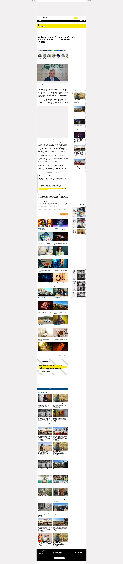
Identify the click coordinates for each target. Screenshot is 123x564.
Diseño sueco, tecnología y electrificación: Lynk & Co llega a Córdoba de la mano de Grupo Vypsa (75, 220)
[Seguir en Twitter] (75, 552)
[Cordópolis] (44, 551)
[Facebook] (57, 50)
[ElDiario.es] (82, 20)
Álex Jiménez (39, 486)
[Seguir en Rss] (84, 552)
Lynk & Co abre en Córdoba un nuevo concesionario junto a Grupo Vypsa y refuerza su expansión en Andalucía (75, 209)
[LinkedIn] (63, 50)
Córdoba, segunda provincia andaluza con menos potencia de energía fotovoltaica (59, 513)
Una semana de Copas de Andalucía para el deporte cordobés (60, 484)
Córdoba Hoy (41, 20)
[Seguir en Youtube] (80, 552)
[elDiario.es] (44, 553)
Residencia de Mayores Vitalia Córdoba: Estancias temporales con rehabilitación (75, 215)
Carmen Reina (55, 473)
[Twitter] (61, 50)
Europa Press (55, 515)
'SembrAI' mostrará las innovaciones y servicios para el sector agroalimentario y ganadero (45, 452)
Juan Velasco (39, 420)
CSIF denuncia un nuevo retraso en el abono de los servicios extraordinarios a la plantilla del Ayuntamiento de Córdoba (45, 438)
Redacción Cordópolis (40, 84)
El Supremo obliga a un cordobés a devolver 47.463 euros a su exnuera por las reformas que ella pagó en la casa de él (60, 498)
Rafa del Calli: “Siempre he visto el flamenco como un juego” (44, 419)
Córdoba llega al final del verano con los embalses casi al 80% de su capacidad (45, 498)
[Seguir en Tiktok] (81, 552)
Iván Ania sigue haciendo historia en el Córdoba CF (45, 484)
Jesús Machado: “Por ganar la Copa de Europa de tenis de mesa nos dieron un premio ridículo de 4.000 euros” (75, 289)
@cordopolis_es (40, 86)
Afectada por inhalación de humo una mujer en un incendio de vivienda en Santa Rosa (79, 127)
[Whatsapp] (55, 50)
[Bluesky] (59, 50)
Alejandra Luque (55, 501)
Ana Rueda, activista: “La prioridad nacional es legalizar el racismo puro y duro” (74, 283)
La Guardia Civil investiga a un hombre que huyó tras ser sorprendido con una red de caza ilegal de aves (59, 404)
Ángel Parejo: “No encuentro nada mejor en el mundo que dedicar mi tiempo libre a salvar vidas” (75, 294)
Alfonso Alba (55, 421)
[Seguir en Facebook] (76, 552)
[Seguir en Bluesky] (73, 552)
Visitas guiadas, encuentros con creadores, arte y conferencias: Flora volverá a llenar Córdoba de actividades (60, 470)
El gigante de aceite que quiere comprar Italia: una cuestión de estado (59, 419)
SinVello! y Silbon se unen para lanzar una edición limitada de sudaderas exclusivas (74, 231)
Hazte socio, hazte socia (45, 371)
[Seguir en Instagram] (78, 552)
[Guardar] (65, 50)
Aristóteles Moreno (40, 407)
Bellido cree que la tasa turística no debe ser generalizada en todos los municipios (45, 543)
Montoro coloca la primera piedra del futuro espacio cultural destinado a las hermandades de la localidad (60, 438)
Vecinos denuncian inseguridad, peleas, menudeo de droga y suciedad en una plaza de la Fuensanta (44, 513)
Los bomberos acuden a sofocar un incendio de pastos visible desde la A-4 (60, 528)
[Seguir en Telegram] (77, 552)
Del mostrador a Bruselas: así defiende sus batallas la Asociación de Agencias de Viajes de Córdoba (74, 226)
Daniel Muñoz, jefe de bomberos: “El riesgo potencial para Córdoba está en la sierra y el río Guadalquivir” (75, 278)
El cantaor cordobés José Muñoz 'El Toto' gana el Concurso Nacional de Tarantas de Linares (78, 140)
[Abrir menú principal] (85, 17)
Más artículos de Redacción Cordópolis (45, 423)
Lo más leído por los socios (42, 392)
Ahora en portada (41, 457)
